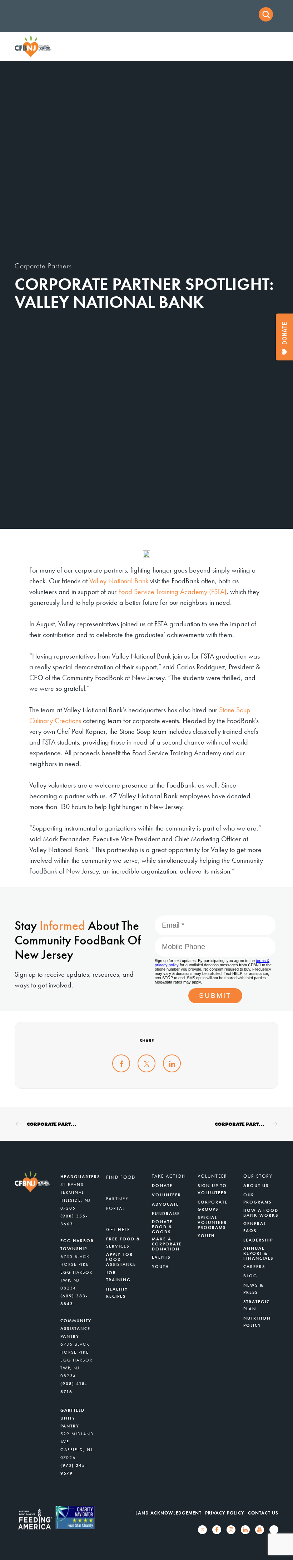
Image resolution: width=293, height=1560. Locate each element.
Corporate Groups (213, 1205)
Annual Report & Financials (258, 1253)
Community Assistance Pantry (75, 1328)
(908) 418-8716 (73, 1387)
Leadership (258, 1240)
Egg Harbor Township (77, 1245)
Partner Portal (117, 1203)
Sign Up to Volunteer (212, 1189)
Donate (162, 1185)
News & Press (253, 1288)
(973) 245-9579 (74, 1469)
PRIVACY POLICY (224, 1513)
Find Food (120, 1177)
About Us (256, 1185)
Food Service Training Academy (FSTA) (172, 591)
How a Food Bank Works (260, 1212)
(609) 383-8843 (74, 1300)
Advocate (165, 1204)
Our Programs (257, 1198)
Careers (254, 1266)
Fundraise (166, 1213)
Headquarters (80, 1176)
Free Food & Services (123, 1242)
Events (161, 1257)
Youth (160, 1266)
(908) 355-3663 (74, 1220)
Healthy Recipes (117, 1292)
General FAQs (254, 1227)
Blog (250, 1276)
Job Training (118, 1276)
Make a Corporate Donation (167, 1244)
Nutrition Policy (257, 1321)
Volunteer (166, 1195)
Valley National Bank (118, 580)
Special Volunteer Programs (212, 1222)
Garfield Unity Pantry (72, 1418)
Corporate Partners (43, 266)
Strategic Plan (256, 1305)
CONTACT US (263, 1513)
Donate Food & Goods (162, 1227)
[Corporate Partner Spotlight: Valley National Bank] (121, 1063)
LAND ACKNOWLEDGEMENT (168, 1513)
